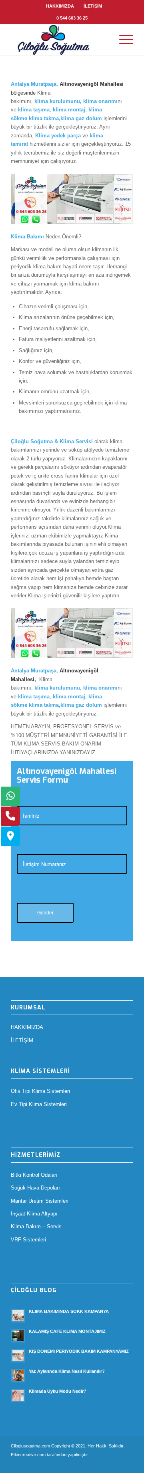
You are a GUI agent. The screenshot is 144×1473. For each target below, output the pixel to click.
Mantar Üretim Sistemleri (39, 1201)
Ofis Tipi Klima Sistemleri (40, 1091)
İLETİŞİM (93, 6)
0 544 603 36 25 (72, 18)
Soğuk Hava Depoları (35, 1188)
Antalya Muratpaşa (33, 84)
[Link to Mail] (127, 1463)
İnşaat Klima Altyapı (34, 1214)
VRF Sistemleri (28, 1240)
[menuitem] (60, 6)
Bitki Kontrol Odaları (34, 1175)
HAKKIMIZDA (60, 6)
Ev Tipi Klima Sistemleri (39, 1104)
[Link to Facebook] (103, 1463)
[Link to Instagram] (115, 1463)
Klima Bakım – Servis (36, 1226)
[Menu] (122, 40)
